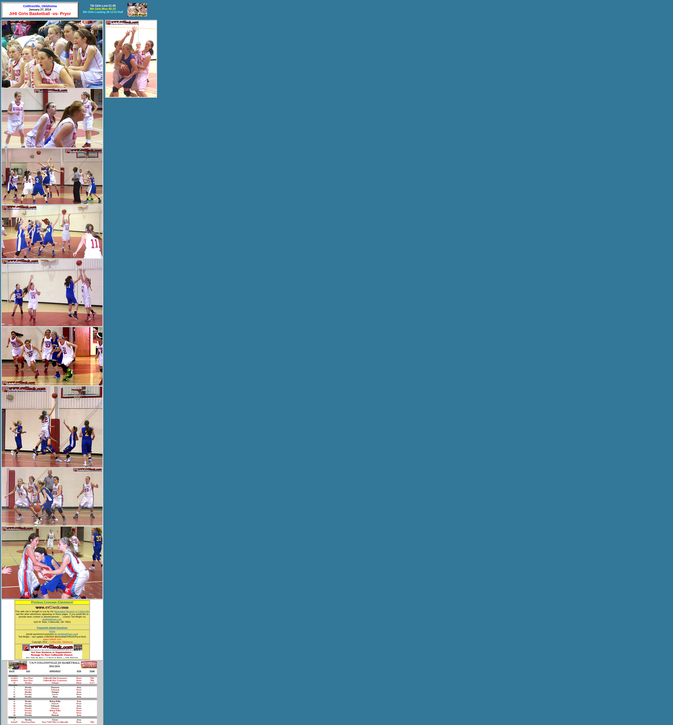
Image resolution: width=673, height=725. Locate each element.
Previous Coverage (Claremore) (52, 602)
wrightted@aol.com (52, 619)
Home (52, 631)
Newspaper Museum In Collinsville (71, 611)
